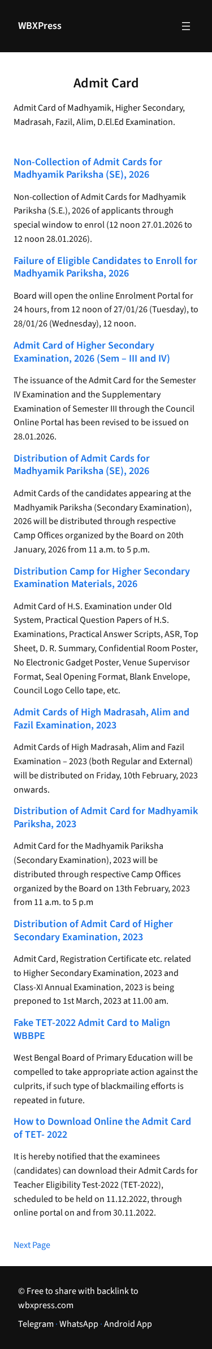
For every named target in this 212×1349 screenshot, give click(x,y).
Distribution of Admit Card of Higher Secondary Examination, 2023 (93, 931)
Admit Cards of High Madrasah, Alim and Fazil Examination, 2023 (101, 719)
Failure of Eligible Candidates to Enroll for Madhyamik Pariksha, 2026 (105, 267)
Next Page (32, 1245)
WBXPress (40, 26)
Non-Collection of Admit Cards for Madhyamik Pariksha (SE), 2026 (88, 169)
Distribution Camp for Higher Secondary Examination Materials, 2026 (102, 578)
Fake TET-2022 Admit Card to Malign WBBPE (92, 1029)
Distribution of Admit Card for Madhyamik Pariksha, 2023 (106, 818)
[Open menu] (186, 26)
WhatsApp (78, 1324)
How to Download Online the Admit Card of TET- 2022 (102, 1128)
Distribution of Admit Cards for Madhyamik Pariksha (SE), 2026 (82, 465)
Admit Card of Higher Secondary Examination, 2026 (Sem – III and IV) (92, 352)
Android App (128, 1324)
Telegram (36, 1324)
